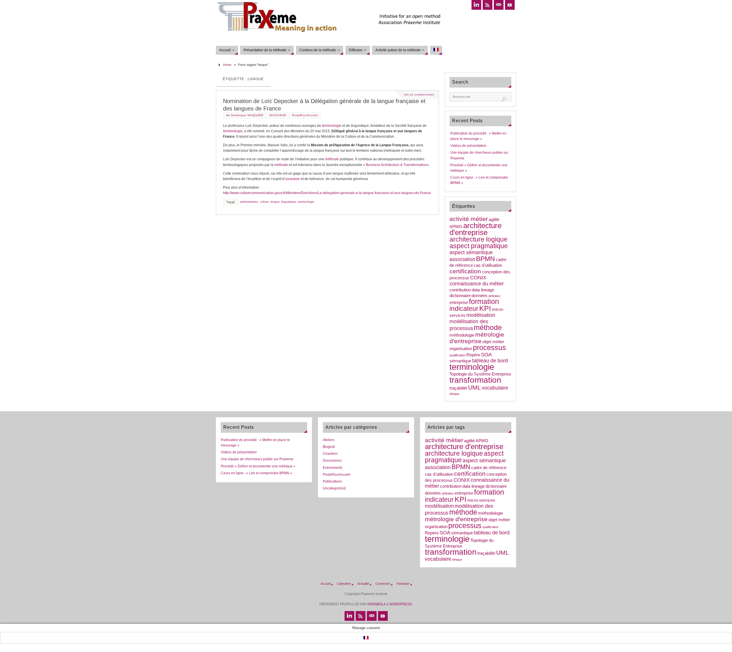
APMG (455, 226)
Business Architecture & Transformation (396, 165)
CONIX (478, 277)
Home (227, 64)
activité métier (468, 219)
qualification (457, 355)
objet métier (493, 341)
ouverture (292, 179)
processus (489, 347)
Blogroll (329, 447)
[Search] (504, 99)
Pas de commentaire (419, 94)
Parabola (376, 604)
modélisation (480, 315)
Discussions (332, 461)
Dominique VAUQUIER (247, 115)
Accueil (326, 583)
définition (494, 296)
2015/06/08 (277, 115)
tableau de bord (490, 360)
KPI (485, 308)
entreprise (458, 302)
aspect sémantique (471, 252)
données (480, 295)
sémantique (460, 361)
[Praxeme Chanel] (510, 5)
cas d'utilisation (488, 265)
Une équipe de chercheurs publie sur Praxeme (257, 459)
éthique (454, 394)
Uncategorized (334, 488)
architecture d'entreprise (475, 229)
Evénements (332, 468)
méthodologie (461, 335)
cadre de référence (488, 467)
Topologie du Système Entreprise (480, 374)
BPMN (485, 258)
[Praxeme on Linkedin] (476, 5)
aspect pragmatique (478, 246)
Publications (332, 481)
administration (249, 201)
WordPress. (401, 604)
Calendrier (344, 583)
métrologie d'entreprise (476, 337)
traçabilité (458, 388)
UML (474, 387)
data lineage (483, 290)
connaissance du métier (476, 284)
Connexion (382, 583)
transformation (475, 380)
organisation (460, 348)
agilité (494, 219)
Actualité (363, 583)
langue (275, 201)
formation (484, 301)
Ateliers (329, 440)
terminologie (331, 126)
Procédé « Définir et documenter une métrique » (258, 466)
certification (465, 271)
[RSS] (487, 5)
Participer (403, 583)
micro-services (481, 500)
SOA (486, 354)
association (462, 259)
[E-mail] (499, 5)
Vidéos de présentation (468, 146)
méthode (332, 159)
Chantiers (330, 454)
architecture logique (478, 239)
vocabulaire (495, 388)
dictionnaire (460, 295)
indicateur (463, 308)
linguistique (288, 201)
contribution (460, 290)
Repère (473, 355)
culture (264, 201)
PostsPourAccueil (305, 115)
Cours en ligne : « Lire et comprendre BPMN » (256, 473)
